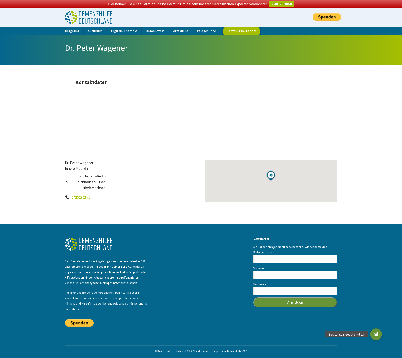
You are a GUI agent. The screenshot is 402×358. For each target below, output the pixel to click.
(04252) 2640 (80, 197)
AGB (244, 351)
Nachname (259, 284)
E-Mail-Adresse (262, 252)
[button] (376, 334)
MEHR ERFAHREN (282, 4)
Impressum (220, 351)
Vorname (258, 268)
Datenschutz (234, 351)
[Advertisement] (201, 122)
